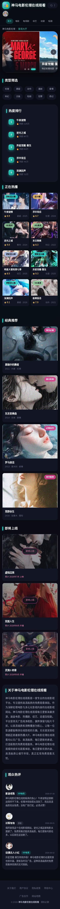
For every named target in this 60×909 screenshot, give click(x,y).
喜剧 (40, 89)
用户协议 (24, 888)
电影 (17, 21)
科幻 (7, 96)
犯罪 (40, 96)
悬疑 (18, 89)
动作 (29, 89)
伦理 (7, 89)
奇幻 (51, 96)
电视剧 (26, 21)
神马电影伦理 (8, 29)
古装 (18, 96)
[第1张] (25, 69)
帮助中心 (48, 888)
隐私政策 (36, 888)
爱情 (51, 89)
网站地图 (36, 896)
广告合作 (24, 896)
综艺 (35, 21)
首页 (10, 21)
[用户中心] (5, 14)
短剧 (50, 21)
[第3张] (33, 69)
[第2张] (28, 69)
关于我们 (11, 888)
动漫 (43, 21)
